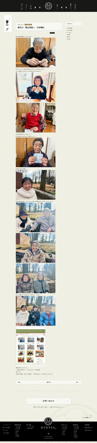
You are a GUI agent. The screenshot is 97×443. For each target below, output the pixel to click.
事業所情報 (18, 425)
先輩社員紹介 (30, 428)
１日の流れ (30, 6)
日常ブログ (57, 6)
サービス (26, 6)
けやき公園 (69, 30)
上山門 (68, 39)
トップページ (6, 425)
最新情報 (75, 425)
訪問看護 (17, 436)
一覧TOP (48, 382)
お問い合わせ (75, 6)
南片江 (68, 36)
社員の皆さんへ (70, 6)
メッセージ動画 (30, 426)
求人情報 (28, 425)
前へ (19, 382)
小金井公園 (69, 28)
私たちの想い (22, 6)
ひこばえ (69, 32)
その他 (75, 437)
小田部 (68, 34)
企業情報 (87, 425)
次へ (77, 382)
